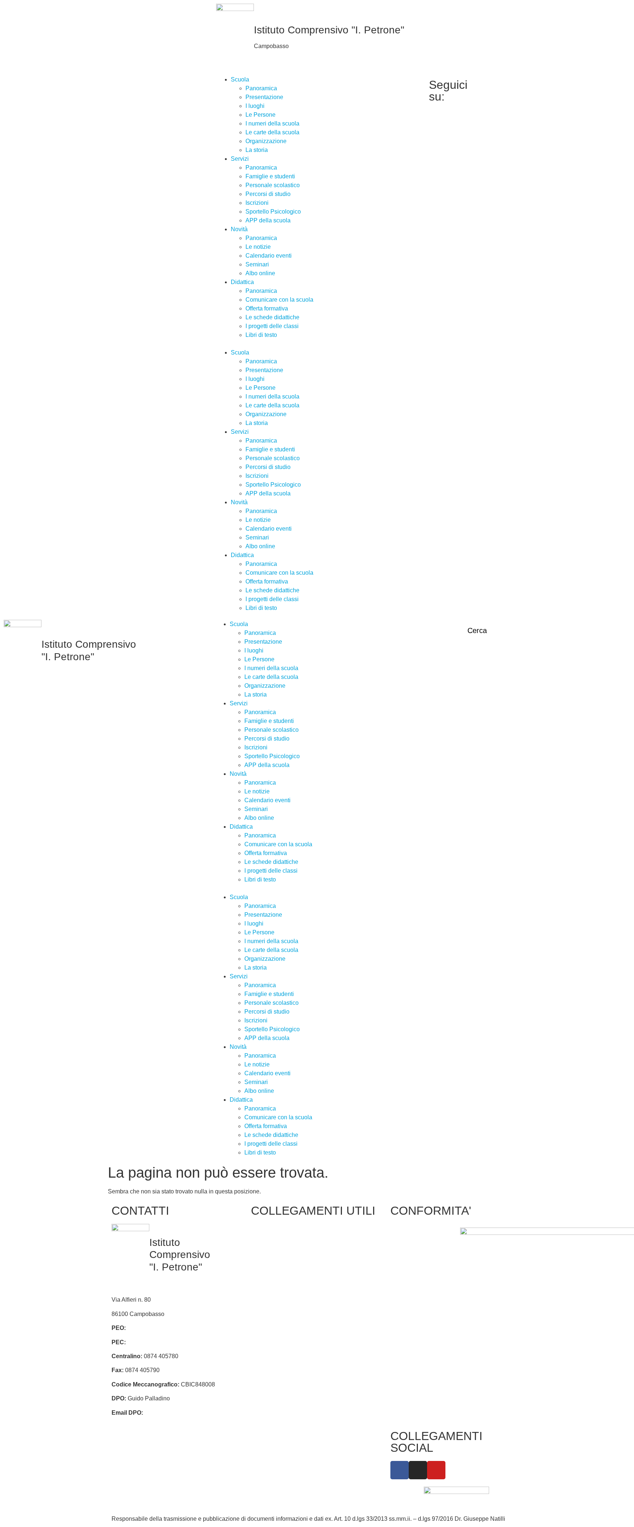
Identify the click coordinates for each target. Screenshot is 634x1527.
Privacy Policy (412, 1232)
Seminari (257, 264)
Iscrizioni (257, 203)
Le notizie (258, 247)
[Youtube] (498, 101)
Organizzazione (266, 141)
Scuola (240, 79)
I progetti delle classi (272, 326)
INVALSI (266, 1329)
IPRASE (332, 1255)
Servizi (240, 159)
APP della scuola (268, 220)
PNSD (329, 1301)
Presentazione (264, 97)
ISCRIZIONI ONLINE (282, 1269)
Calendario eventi (268, 255)
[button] (317, 343)
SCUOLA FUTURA (346, 1337)
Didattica (242, 282)
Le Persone (260, 115)
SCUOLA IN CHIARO (283, 1315)
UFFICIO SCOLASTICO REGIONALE (274, 1292)
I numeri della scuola (272, 123)
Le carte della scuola (272, 132)
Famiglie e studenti (270, 176)
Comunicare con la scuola (279, 300)
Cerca (477, 630)
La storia (256, 150)
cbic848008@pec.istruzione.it (165, 1342)
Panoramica (261, 88)
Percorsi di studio (268, 194)
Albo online (260, 273)
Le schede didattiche (272, 317)
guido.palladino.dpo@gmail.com (187, 1413)
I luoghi (255, 106)
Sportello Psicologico (273, 211)
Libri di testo (261, 335)
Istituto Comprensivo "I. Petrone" (329, 30)
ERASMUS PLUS (278, 1357)
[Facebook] (498, 83)
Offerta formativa (266, 308)
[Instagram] (498, 92)
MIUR (262, 1255)
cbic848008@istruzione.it (160, 1328)
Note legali (408, 1283)
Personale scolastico (272, 185)
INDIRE (265, 1343)
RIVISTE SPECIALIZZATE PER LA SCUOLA (344, 1278)
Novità (239, 229)
